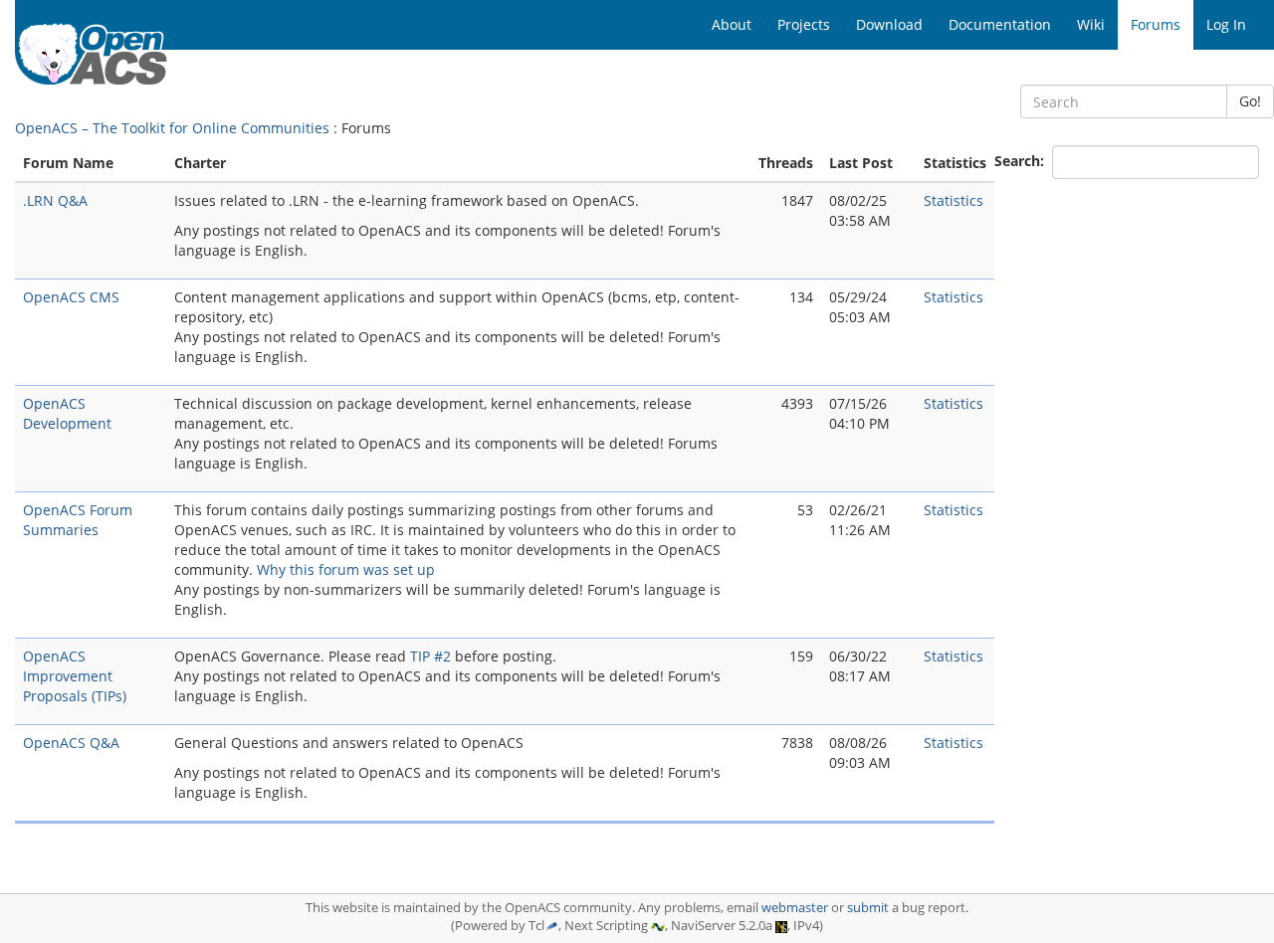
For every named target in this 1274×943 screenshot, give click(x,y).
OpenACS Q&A (71, 742)
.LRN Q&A (55, 200)
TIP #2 (430, 656)
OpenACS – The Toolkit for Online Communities (172, 127)
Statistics (953, 200)
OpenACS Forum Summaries (77, 519)
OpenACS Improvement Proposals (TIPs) (74, 676)
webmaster (794, 907)
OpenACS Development (67, 413)
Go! (1250, 101)
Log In (1226, 24)
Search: (1021, 160)
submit (868, 907)
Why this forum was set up (346, 569)
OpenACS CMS (71, 296)
